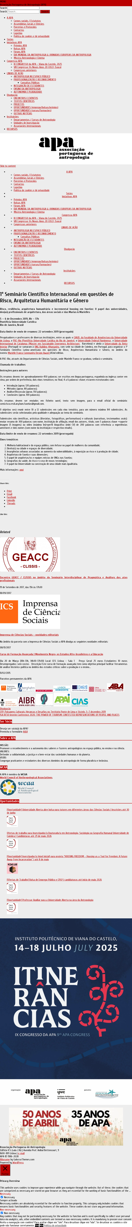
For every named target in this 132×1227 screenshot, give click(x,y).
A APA (10, 17)
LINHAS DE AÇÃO (15, 73)
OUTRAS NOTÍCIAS (23, 113)
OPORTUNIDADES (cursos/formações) (32, 110)
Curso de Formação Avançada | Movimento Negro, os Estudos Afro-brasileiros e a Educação (51, 654)
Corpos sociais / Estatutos (27, 20)
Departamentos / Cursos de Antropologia (34, 119)
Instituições (13, 116)
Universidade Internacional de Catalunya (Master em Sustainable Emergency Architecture (63, 342)
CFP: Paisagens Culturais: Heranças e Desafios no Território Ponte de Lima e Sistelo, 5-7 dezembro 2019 (53, 711)
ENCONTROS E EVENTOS (26, 98)
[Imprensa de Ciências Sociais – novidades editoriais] (30, 628)
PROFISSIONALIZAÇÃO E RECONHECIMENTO (35, 79)
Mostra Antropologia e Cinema (29, 57)
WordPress (18, 1162)
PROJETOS (19, 104)
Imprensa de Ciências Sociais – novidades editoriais (29, 634)
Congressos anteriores (25, 70)
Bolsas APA (19, 48)
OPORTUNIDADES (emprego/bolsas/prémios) (36, 107)
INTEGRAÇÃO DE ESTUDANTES (29, 85)
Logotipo (18, 33)
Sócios (10, 39)
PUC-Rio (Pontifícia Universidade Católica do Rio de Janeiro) (43, 340)
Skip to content (8, 165)
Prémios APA (20, 45)
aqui (21, 469)
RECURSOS (12, 129)
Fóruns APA (19, 51)
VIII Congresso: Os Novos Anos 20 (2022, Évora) (37, 67)
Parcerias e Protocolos (25, 27)
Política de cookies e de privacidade (32, 36)
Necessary (9, 1197)
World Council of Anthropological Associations (26, 777)
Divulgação (12, 95)
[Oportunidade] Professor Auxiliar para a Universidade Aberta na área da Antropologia (50, 900)
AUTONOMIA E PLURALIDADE (28, 91)
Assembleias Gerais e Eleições (29, 23)
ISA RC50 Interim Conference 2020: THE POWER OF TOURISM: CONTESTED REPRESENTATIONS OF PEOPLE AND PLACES (59, 714)
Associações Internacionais (27, 125)
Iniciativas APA (14, 42)
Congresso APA (14, 61)
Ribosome (5, 1159)
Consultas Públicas (30, 82)
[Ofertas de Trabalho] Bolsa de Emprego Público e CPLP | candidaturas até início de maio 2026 (54, 879)
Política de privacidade (55, 1225)
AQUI (25, 731)
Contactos (19, 30)
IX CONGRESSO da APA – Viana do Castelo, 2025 (38, 64)
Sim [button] (37, 1225)
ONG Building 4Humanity (47, 346)
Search (3, 7)
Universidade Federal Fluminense (94, 340)
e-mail (21, 1153)
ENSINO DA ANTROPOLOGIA (27, 88)
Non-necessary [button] (7, 1209)
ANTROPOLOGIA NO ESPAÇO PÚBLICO (32, 76)
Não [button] (41, 1225)
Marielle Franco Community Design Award (29, 352)
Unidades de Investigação (26, 122)
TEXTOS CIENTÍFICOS (24, 101)
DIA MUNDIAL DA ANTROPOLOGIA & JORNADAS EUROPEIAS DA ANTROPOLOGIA (52, 54)
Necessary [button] (5, 1193)
